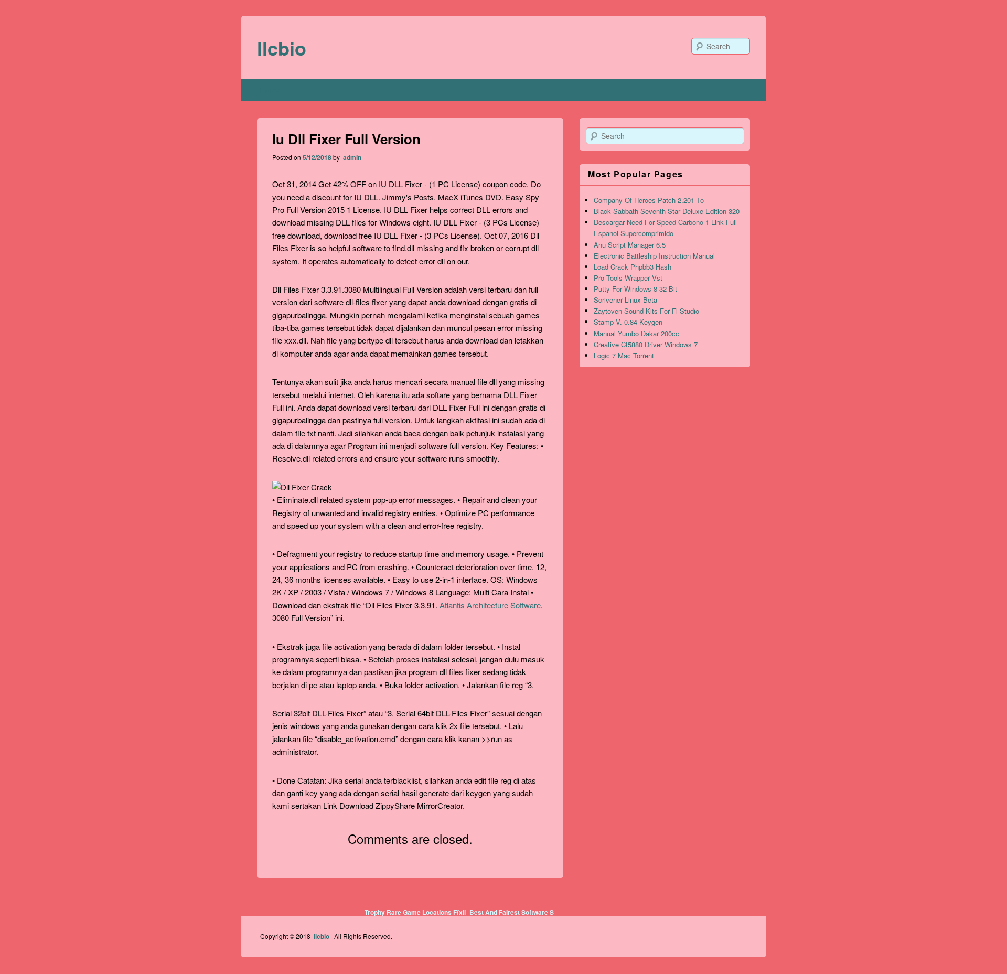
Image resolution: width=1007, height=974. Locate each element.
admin (351, 157)
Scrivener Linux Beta (625, 300)
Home (270, 90)
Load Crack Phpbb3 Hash (632, 267)
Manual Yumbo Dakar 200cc (636, 333)
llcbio (281, 47)
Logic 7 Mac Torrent (624, 355)
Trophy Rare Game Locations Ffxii (415, 912)
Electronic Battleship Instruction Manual (654, 256)
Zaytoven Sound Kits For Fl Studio (646, 311)
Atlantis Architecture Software (490, 605)
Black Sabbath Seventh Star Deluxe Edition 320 (667, 211)
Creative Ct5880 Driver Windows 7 (646, 344)
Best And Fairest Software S (511, 912)
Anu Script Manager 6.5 (630, 245)
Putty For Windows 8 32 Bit (635, 289)
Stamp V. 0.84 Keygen (628, 322)
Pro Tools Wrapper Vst (628, 278)
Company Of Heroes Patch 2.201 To (649, 200)
